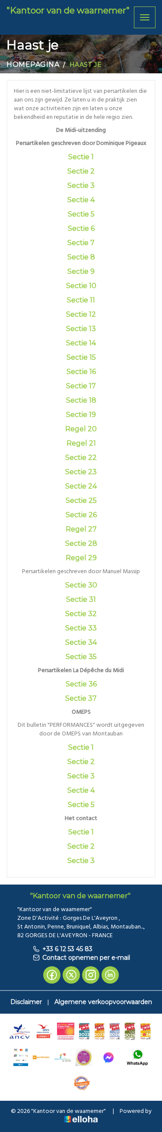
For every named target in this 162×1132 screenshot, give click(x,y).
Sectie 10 (81, 286)
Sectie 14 (81, 343)
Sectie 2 (81, 171)
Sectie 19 (81, 414)
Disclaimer (26, 1002)
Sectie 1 (81, 157)
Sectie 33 (81, 628)
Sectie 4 (81, 200)
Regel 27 (81, 529)
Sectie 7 (81, 243)
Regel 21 (81, 443)
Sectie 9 (81, 271)
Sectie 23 (81, 472)
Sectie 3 (81, 185)
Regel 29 (81, 558)
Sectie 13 (81, 329)
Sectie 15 (81, 357)
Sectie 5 (81, 214)
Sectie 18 (81, 400)
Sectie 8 (81, 257)
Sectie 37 (81, 698)
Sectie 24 (81, 486)
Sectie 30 (81, 585)
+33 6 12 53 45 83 (67, 949)
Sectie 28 (81, 543)
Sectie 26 (81, 515)
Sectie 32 (81, 614)
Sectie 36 (81, 684)
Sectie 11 (81, 300)
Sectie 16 (81, 371)
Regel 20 (81, 429)
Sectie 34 (81, 642)
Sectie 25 (81, 500)
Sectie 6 (81, 228)
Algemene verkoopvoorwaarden (103, 1002)
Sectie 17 (81, 386)
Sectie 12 (81, 314)
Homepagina (33, 64)
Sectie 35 (81, 657)
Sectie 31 (81, 599)
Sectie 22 (81, 457)
